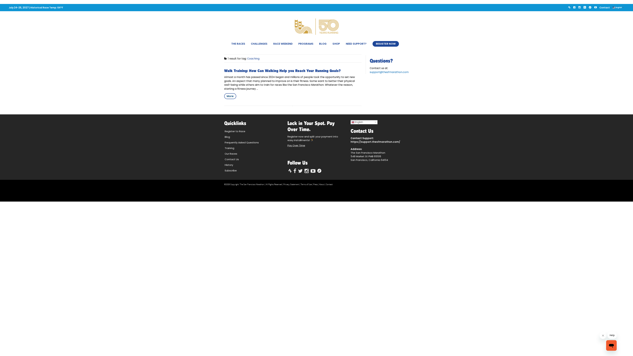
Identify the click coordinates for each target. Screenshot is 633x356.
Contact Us (232, 159)
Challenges (259, 43)
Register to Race (235, 131)
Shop (336, 44)
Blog (323, 44)
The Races (238, 43)
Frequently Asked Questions (242, 142)
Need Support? (356, 43)
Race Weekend (283, 43)
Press (315, 184)
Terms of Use (306, 184)
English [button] (358, 122)
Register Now (386, 44)
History (229, 165)
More (230, 96)
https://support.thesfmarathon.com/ (375, 142)
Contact (604, 7)
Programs (305, 43)
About (321, 184)
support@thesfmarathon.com (389, 72)
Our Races (231, 153)
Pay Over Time (296, 145)
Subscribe (231, 170)
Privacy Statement (291, 184)
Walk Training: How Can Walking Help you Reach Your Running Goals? (282, 70)
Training (229, 148)
